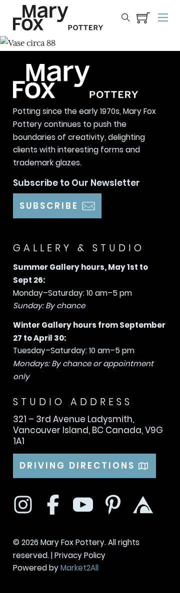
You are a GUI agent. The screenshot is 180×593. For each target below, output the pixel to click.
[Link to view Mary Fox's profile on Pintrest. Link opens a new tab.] (113, 505)
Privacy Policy (80, 555)
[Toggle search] (126, 17)
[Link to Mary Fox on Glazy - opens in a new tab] (83, 505)
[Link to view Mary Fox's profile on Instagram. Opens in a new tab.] (23, 505)
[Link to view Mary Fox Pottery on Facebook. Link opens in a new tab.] (53, 505)
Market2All (79, 568)
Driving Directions (77, 466)
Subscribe (49, 206)
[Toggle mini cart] (143, 17)
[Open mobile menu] (163, 17)
